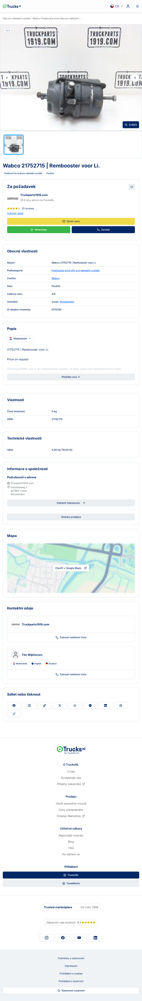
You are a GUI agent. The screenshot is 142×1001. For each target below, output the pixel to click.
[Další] (135, 78)
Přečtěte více (69, 376)
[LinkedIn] (95, 937)
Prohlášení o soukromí (71, 981)
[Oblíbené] (132, 187)
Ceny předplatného (71, 809)
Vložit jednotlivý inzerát (71, 803)
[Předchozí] (7, 78)
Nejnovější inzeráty (71, 835)
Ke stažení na (71, 854)
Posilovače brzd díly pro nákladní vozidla (76, 270)
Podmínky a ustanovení (71, 958)
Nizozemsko (67, 301)
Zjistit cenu (73, 221)
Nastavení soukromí (73, 990)
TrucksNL (73, 874)
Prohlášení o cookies (71, 973)
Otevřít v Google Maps (68, 568)
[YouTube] (79, 937)
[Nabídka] (137, 6)
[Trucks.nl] (12, 6)
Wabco (56, 278)
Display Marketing (69, 816)
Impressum (71, 965)
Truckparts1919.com (34, 195)
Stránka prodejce (71, 516)
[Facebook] (62, 937)
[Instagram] (46, 937)
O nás (71, 771)
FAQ (71, 848)
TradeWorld (73, 883)
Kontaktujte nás (71, 778)
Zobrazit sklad (15, 213)
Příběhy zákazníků (69, 784)
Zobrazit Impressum (68, 502)
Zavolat (105, 229)
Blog (71, 841)
